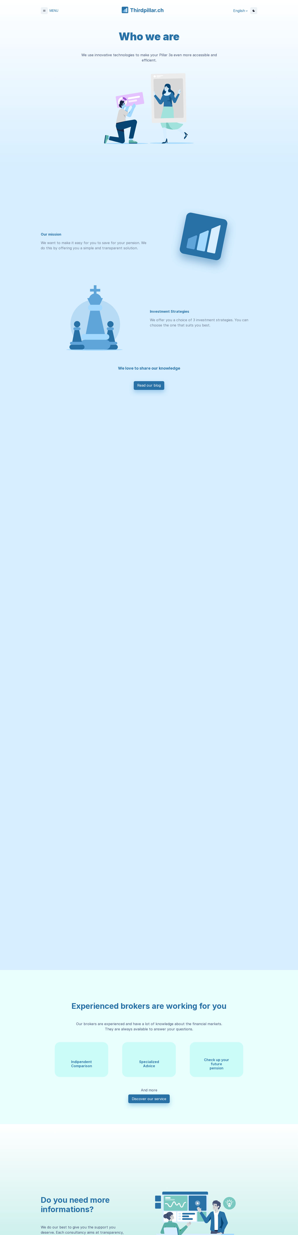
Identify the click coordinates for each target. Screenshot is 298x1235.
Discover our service (149, 1099)
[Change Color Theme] (253, 10)
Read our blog (149, 385)
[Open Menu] (44, 10)
